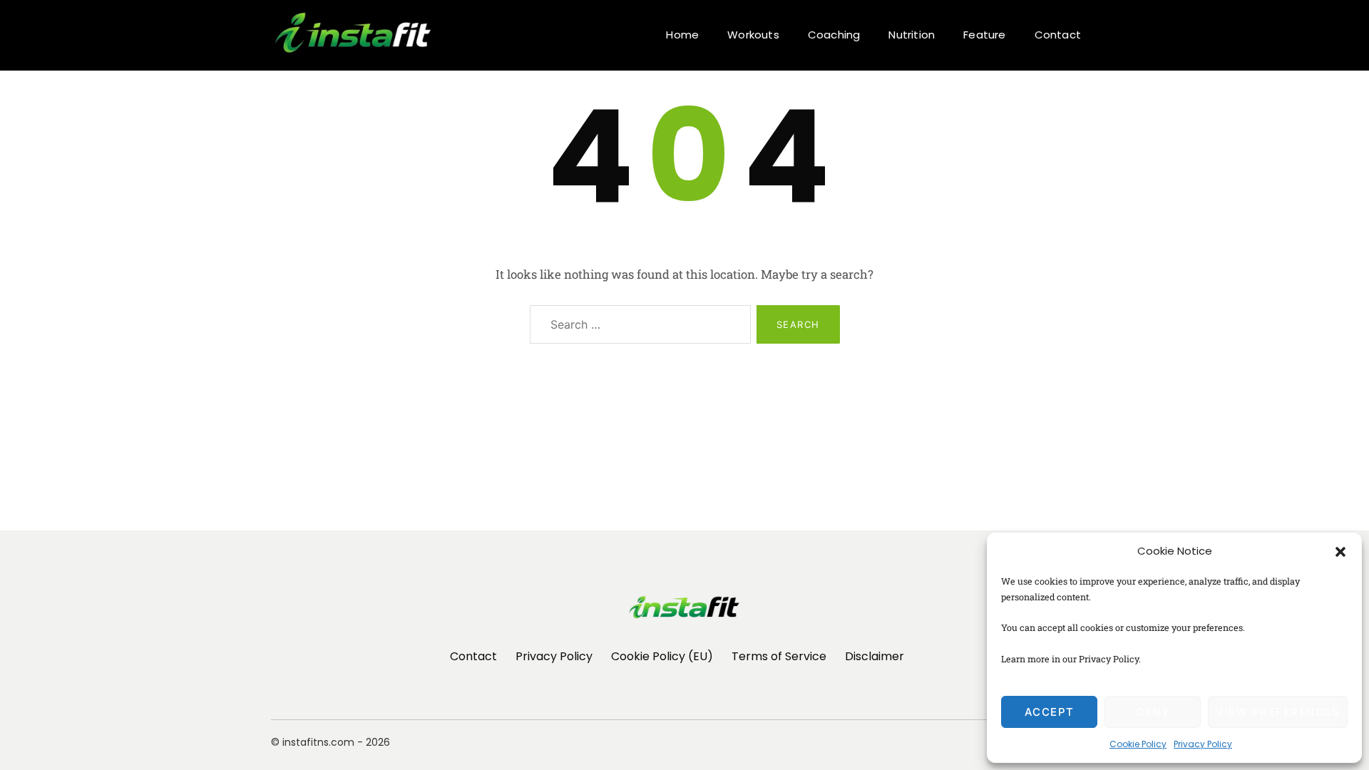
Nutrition (911, 34)
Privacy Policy (1203, 744)
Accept (1050, 712)
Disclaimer (874, 656)
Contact (1058, 34)
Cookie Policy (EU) (662, 656)
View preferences (1278, 712)
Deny (1152, 712)
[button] (1340, 551)
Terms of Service (779, 656)
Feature (984, 34)
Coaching (834, 34)
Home (682, 34)
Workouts (753, 34)
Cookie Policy (1138, 744)
